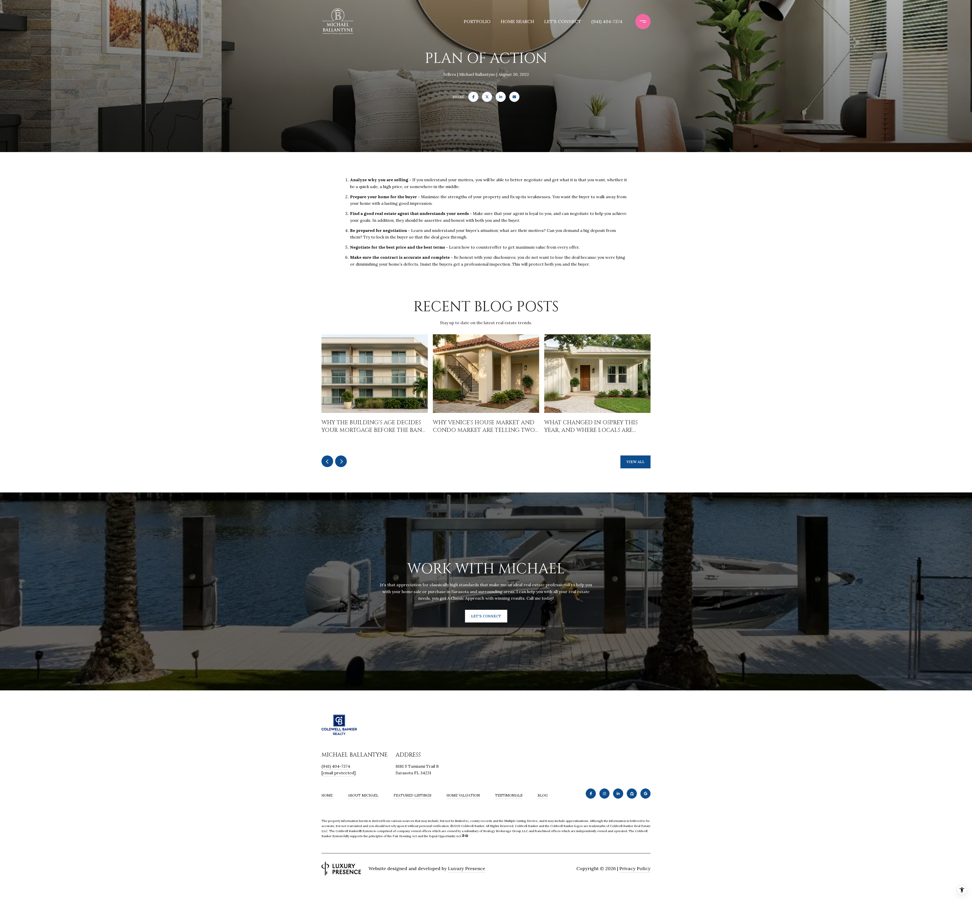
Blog (543, 795)
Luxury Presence (466, 868)
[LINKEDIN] (618, 793)
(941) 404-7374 (606, 21)
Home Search (517, 21)
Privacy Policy (635, 868)
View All (635, 462)
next (341, 461)
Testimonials (508, 795)
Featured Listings (412, 795)
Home (327, 795)
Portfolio (477, 21)
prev (327, 461)
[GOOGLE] (645, 793)
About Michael (363, 795)
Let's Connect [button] (486, 616)
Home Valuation (463, 795)
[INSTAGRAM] (604, 793)
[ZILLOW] (632, 793)
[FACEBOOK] (591, 793)
